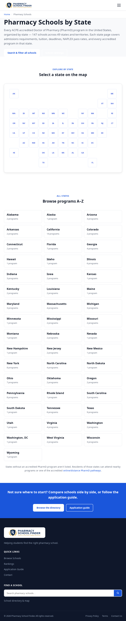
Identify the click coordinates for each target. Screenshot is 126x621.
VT (102, 103)
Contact (8, 574)
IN (73, 123)
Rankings (9, 563)
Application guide (80, 507)
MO (53, 133)
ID (24, 113)
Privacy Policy (90, 616)
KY (63, 133)
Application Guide (13, 569)
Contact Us (116, 616)
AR (53, 143)
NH (112, 103)
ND (43, 113)
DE (102, 133)
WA (13, 113)
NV (23, 123)
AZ (23, 143)
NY (82, 113)
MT (33, 113)
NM (33, 143)
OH (82, 123)
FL (92, 162)
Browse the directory (48, 507)
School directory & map (16, 600)
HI (14, 152)
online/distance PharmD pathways (82, 470)
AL (73, 152)
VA (82, 133)
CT (112, 123)
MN (53, 113)
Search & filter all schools (23, 52)
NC (72, 143)
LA (53, 152)
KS (43, 143)
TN (63, 143)
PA (92, 123)
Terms (104, 616)
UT (23, 133)
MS (63, 152)
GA (82, 152)
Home (7, 14)
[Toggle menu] (119, 5)
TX (43, 162)
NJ (102, 123)
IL (63, 123)
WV (72, 133)
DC (92, 143)
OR (13, 123)
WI (63, 113)
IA (53, 123)
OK (43, 152)
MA (92, 113)
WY (33, 123)
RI (112, 113)
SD (43, 123)
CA (13, 133)
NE (43, 133)
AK (14, 93)
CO (33, 133)
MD (92, 133)
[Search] (118, 593)
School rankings (56, 52)
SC (82, 143)
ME (112, 93)
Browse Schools (12, 558)
